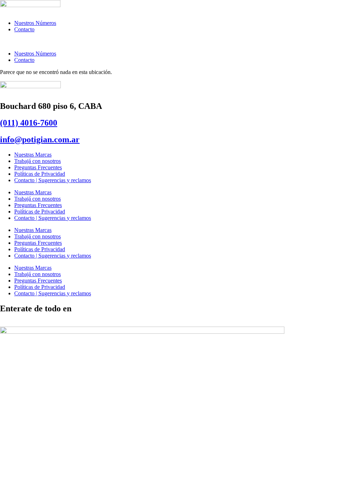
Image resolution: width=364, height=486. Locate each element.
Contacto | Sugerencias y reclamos (52, 180)
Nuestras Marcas (33, 155)
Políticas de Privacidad (39, 174)
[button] (182, 41)
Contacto (24, 29)
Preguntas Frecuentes (38, 167)
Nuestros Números (35, 23)
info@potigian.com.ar (40, 139)
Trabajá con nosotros (37, 161)
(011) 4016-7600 (28, 122)
